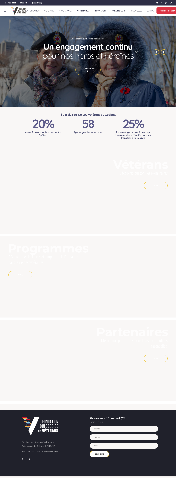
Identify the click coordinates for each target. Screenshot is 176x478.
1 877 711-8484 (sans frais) (31, 3)
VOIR (156, 185)
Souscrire (99, 454)
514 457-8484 (10, 3)
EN (171, 3)
